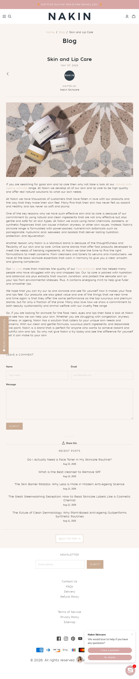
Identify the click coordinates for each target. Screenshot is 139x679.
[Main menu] (4, 16)
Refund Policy (69, 596)
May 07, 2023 (69, 65)
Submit (95, 564)
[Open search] (9, 16)
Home (50, 32)
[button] (69, 539)
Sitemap (69, 622)
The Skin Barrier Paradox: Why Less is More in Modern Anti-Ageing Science (69, 484)
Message (11, 384)
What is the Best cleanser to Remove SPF (69, 472)
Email (74, 366)
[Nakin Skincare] (69, 16)
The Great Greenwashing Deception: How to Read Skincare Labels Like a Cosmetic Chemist (69, 498)
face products (85, 269)
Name (9, 366)
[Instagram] (66, 639)
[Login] (127, 16)
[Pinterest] (73, 639)
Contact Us (69, 581)
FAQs (69, 586)
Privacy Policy (69, 617)
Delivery (69, 591)
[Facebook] (59, 639)
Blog (62, 32)
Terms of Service (69, 612)
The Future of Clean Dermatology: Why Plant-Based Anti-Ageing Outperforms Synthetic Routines (69, 514)
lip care (17, 269)
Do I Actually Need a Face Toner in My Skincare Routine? (69, 459)
